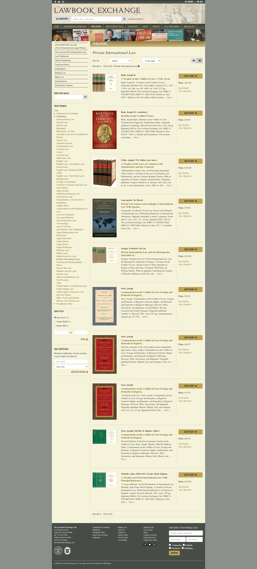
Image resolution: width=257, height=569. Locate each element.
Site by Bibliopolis (105, 563)
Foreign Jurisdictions (66, 182)
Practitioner (176, 548)
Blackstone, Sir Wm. (65, 131)
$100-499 (62, 326)
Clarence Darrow (64, 143)
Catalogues (133, 26)
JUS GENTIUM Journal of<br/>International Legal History (70, 46)
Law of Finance (63, 226)
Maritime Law (62, 250)
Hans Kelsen (62, 188)
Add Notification (78, 372)
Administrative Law (65, 119)
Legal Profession (64, 247)
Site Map (95, 563)
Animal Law (61, 125)
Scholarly (189, 545)
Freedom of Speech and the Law (71, 185)
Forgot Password (150, 537)
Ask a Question (184, 91)
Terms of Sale (123, 535)
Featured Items (62, 64)
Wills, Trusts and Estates (67, 298)
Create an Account (150, 535)
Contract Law (62, 149)
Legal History (62, 241)
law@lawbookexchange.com (64, 542)
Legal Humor (62, 244)
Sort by (96, 60)
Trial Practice (62, 280)
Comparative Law (64, 146)
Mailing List (189, 26)
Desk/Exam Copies (64, 85)
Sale (56, 110)
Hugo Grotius (62, 191)
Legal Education (64, 238)
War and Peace (63, 295)
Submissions (61, 81)
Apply (83, 339)
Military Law (62, 253)
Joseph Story (62, 205)
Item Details (183, 88)
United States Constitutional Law (71, 286)
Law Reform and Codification (70, 229)
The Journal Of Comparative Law (70, 52)
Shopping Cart (149, 527)
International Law (64, 197)
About (145, 26)
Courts (59, 152)
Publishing (96, 26)
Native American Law (66, 256)
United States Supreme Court (70, 292)
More (169, 97)
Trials (58, 283)
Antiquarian (177, 545)
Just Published (62, 56)
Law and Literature (65, 214)
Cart (201, 2)
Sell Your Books (171, 26)
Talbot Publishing (63, 60)
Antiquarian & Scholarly (75, 26)
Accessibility (122, 540)
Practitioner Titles (114, 26)
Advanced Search (135, 19)
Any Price (62, 317)
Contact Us (122, 532)
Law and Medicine (64, 217)
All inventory (62, 19)
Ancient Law (62, 122)
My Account (189, 2)
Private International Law (68, 259)
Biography (61, 128)
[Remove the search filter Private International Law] (139, 66)
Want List (59, 77)
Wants (146, 532)
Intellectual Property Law (68, 194)
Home (56, 26)
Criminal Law (62, 155)
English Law (62, 161)
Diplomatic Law (63, 158)
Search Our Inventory (100, 535)
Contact (156, 26)
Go (85, 97)
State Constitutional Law (67, 277)
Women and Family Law (67, 301)
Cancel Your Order (150, 540)
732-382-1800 (62, 535)
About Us (121, 530)
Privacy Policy (123, 537)
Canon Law (61, 140)
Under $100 (63, 321)
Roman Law (62, 274)
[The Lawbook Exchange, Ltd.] (103, 10)
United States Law (64, 289)
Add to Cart (189, 76)
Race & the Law (63, 268)
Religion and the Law (66, 271)
